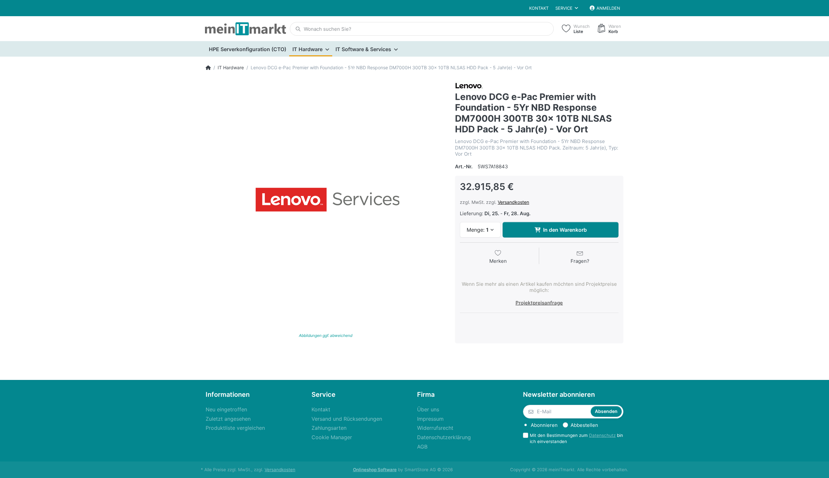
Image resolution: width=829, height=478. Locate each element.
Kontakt (539, 8)
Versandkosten (513, 202)
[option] (325, 200)
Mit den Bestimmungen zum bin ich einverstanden (576, 438)
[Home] (208, 67)
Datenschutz (602, 435)
